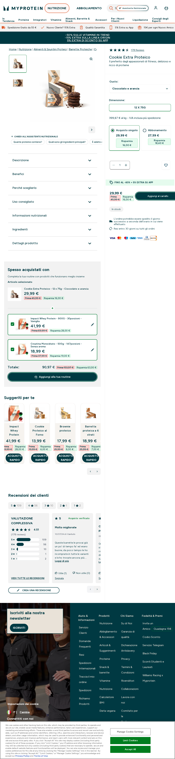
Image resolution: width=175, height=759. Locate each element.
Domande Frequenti (85, 644)
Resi (81, 654)
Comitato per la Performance (129, 716)
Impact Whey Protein (14, 430)
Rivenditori (127, 680)
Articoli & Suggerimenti (107, 648)
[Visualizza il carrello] (166, 8)
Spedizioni (85, 690)
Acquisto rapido (15, 457)
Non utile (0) (83, 573)
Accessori (101, 20)
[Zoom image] (91, 59)
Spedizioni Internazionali (87, 665)
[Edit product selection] (92, 324)
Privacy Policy (22, 756)
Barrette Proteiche (80, 49)
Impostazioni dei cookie (23, 703)
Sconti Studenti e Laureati (153, 664)
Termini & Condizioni (127, 670)
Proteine (23, 20)
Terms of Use (41, 756)
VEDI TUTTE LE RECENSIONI (27, 578)
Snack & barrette (104, 670)
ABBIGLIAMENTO (89, 8)
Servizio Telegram (153, 645)
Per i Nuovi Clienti (117, 19)
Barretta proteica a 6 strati (91, 430)
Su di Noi (126, 623)
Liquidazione (140, 20)
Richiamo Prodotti (84, 701)
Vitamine (56, 20)
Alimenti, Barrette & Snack (77, 19)
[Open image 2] (18, 83)
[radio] (140, 107)
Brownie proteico (65, 428)
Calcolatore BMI (106, 700)
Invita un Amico (157, 626)
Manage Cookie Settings (130, 731)
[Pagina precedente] (90, 589)
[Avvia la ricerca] (111, 8)
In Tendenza (8, 19)
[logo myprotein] (23, 8)
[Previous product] (90, 471)
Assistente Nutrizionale (134, 8)
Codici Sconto (151, 637)
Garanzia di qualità (127, 634)
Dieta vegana (107, 710)
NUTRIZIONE (57, 8)
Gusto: (113, 81)
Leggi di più (62, 561)
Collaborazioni (129, 688)
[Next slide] (100, 441)
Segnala (59, 578)
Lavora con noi (128, 700)
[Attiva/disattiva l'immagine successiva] (91, 129)
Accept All (130, 749)
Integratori (39, 20)
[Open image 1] (18, 64)
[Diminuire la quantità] (113, 165)
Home (13, 49)
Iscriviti (19, 627)
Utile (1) (62, 573)
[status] (119, 165)
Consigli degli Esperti (160, 19)
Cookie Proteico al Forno (39, 430)
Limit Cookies (130, 740)
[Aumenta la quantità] (126, 165)
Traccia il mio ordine (87, 679)
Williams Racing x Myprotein (153, 678)
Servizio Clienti (83, 630)
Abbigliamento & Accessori (108, 634)
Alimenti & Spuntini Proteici (50, 49)
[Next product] (97, 471)
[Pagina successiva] (97, 589)
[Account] (156, 8)
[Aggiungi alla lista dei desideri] (166, 165)
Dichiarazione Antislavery (129, 648)
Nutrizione (25, 49)
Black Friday (150, 653)
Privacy (125, 658)
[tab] (124, 138)
